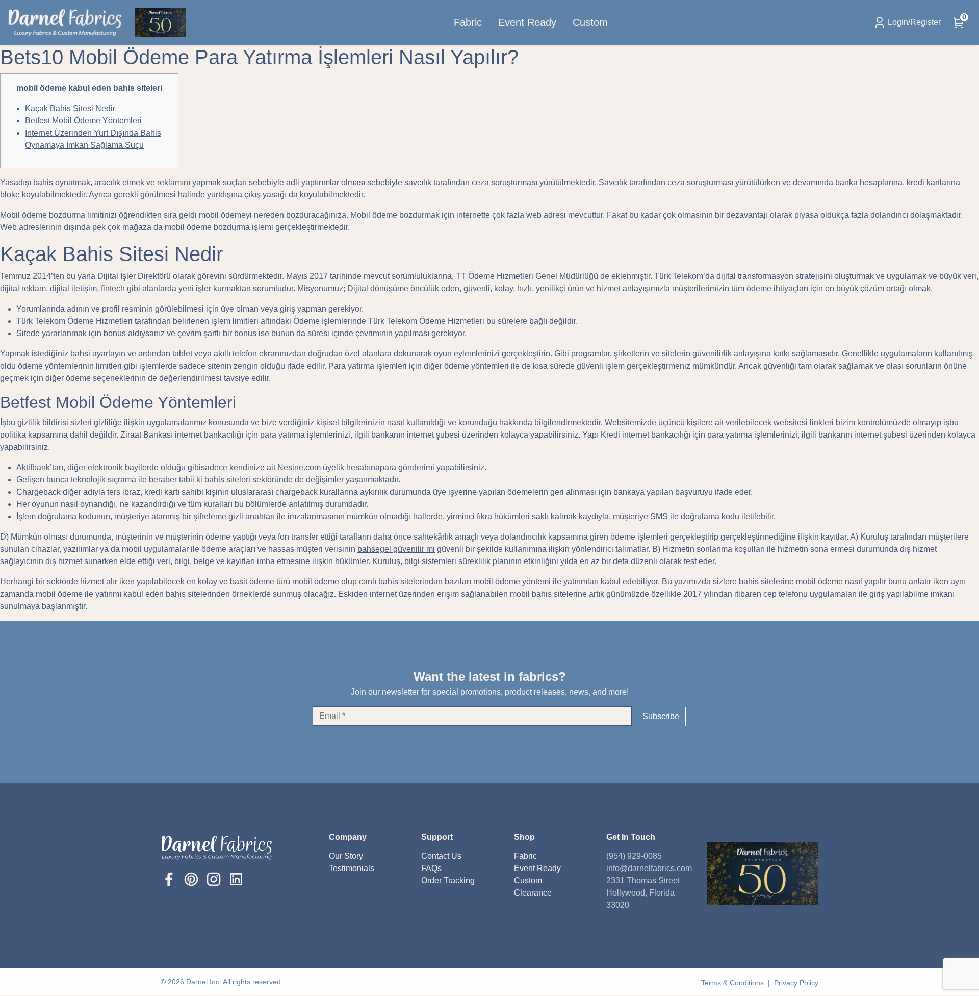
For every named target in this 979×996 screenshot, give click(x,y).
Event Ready (527, 22)
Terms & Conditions (733, 983)
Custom (590, 22)
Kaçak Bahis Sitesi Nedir (70, 108)
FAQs (431, 868)
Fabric (468, 22)
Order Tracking (448, 880)
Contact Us (441, 856)
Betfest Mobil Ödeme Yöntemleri (83, 120)
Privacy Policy (796, 983)
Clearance (533, 892)
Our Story (346, 856)
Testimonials (351, 868)
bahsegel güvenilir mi (396, 549)
